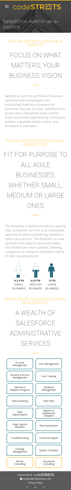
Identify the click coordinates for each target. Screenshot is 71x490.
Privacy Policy (35, 482)
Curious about (24, 474)
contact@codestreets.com (37, 478)
